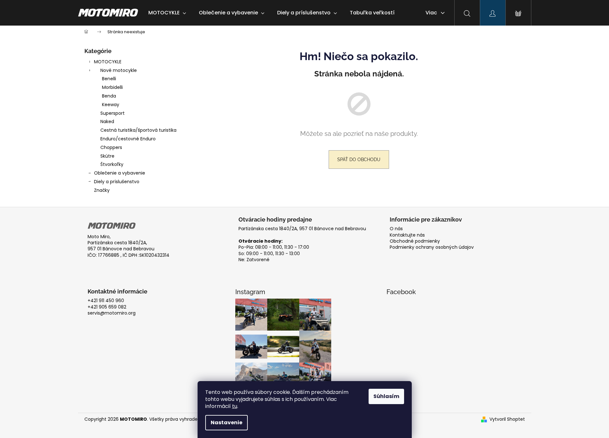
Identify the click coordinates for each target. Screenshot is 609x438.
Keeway (110, 104)
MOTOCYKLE (107, 62)
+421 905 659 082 (107, 307)
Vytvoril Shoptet (507, 419)
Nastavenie (226, 422)
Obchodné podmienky (415, 241)
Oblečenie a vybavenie (119, 173)
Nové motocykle (118, 70)
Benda (109, 96)
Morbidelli (112, 87)
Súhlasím (386, 396)
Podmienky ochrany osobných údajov (432, 247)
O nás (396, 229)
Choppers (111, 147)
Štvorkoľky (111, 164)
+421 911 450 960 (106, 301)
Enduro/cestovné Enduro (128, 139)
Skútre (107, 156)
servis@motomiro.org (112, 313)
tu (234, 406)
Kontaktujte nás (407, 235)
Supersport (112, 113)
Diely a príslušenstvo (116, 181)
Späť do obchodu (358, 159)
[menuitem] (167, 13)
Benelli (109, 78)
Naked (107, 121)
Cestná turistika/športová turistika (138, 130)
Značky (102, 190)
